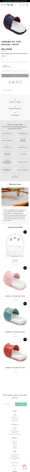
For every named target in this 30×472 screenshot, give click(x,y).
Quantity (4, 55)
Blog (15, 468)
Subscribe (21, 404)
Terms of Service (15, 462)
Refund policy (15, 465)
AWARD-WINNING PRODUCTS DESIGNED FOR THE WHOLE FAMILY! (15, 1)
